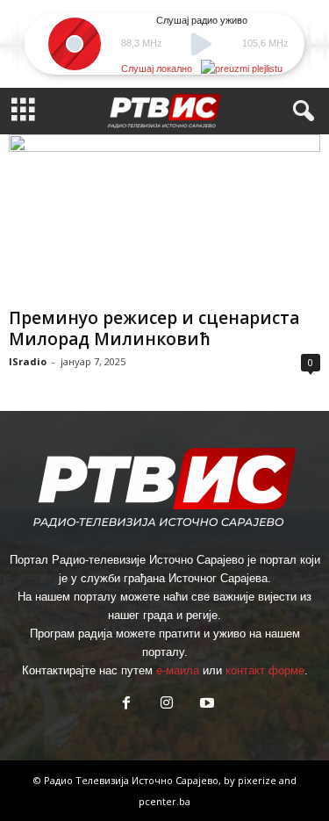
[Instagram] (167, 704)
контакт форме (264, 670)
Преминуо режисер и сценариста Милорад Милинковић (154, 328)
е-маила (177, 670)
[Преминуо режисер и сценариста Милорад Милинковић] (164, 217)
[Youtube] (205, 704)
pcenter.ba (164, 801)
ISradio (27, 361)
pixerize (258, 780)
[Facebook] (126, 704)
